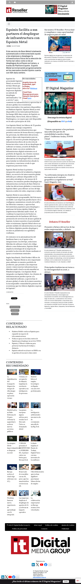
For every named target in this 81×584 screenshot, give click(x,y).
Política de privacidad (19, 529)
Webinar (33, 88)
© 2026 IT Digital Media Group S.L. (18, 525)
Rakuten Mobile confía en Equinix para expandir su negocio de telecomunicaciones (25, 334)
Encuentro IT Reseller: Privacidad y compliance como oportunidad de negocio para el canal (59, 32)
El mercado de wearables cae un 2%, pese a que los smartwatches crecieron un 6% (24, 479)
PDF (63, 121)
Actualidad (15, 314)
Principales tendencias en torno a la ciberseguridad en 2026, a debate (59, 270)
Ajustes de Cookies (68, 525)
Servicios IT (15, 310)
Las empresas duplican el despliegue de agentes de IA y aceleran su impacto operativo (24, 505)
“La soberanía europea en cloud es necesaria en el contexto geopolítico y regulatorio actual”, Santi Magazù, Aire (59, 178)
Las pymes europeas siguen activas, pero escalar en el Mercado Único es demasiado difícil (23, 419)
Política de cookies (51, 525)
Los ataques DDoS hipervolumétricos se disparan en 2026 (13, 448)
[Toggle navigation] (9, 19)
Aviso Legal (38, 525)
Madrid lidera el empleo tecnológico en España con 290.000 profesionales (36, 384)
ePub (69, 121)
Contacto (44, 529)
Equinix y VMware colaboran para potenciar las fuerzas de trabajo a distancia (24, 345)
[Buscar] (9, 2)
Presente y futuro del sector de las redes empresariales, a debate (59, 228)
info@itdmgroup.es (39, 577)
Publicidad (65, 529)
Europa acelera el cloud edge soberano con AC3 (12, 477)
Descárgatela (63, 13)
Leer (29, 98)
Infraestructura (14, 307)
